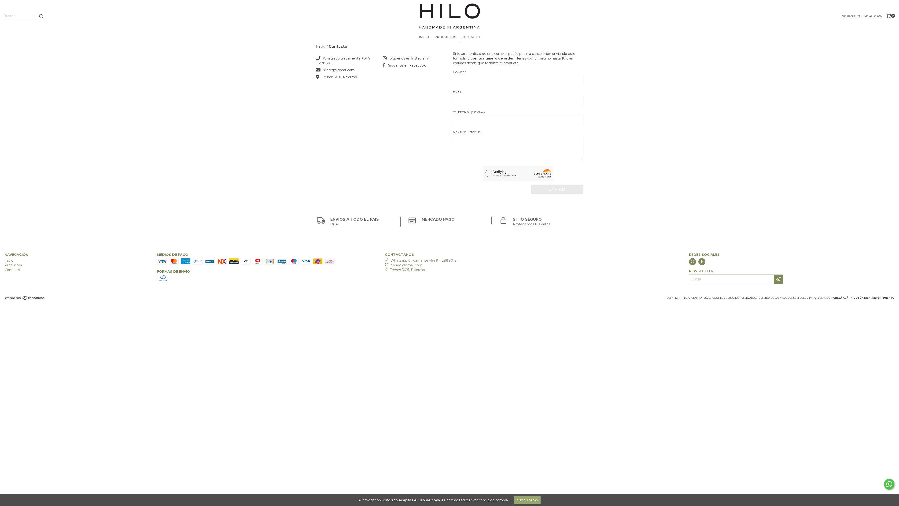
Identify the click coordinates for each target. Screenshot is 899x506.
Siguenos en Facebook (407, 65)
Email (457, 92)
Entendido (527, 500)
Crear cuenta (851, 16)
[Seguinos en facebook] (701, 261)
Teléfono (469, 112)
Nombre (459, 72)
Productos (445, 37)
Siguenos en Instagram (409, 58)
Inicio (424, 37)
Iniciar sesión (873, 16)
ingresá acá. (840, 297)
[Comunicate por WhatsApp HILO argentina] (889, 484)
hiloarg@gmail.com (339, 70)
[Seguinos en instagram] (692, 261)
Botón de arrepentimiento (874, 297)
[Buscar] (41, 16)
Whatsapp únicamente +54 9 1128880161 (424, 260)
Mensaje (468, 132)
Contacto (470, 37)
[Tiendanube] (25, 299)
